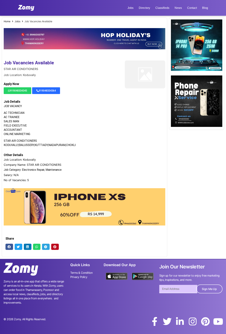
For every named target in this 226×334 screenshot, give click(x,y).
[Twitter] (167, 321)
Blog (205, 7)
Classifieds (162, 7)
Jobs (130, 7)
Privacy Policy (78, 277)
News (178, 7)
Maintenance (54, 169)
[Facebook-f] (154, 321)
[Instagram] (192, 321)
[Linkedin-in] (180, 321)
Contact (192, 7)
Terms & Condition (81, 272)
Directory (144, 7)
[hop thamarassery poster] (84, 48)
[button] (9, 247)
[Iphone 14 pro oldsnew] (196, 70)
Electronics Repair (33, 169)
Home (7, 21)
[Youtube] (218, 321)
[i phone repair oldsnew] (196, 126)
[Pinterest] (205, 321)
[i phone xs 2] (84, 224)
